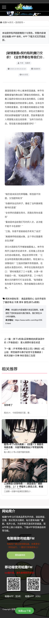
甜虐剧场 (19, 22)
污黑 (16, 302)
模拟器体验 (20, 555)
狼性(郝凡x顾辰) (31, 302)
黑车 (21, 302)
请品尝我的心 (27, 299)
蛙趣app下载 (24, 611)
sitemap (43, 609)
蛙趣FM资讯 (8, 22)
